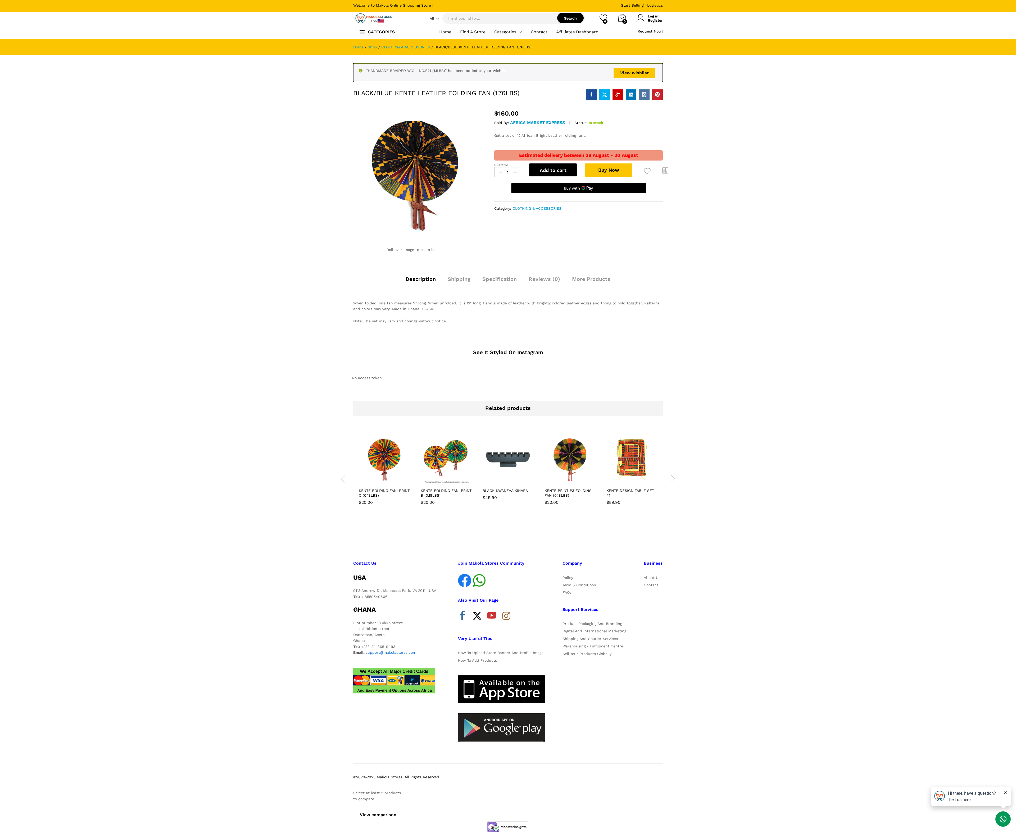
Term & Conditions (579, 585)
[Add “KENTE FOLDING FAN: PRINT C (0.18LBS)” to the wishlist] (388, 479)
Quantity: (501, 164)
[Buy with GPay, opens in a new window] (578, 188)
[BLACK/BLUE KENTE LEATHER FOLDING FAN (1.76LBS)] (591, 94)
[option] (384, 471)
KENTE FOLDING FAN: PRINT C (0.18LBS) (384, 492)
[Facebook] (462, 617)
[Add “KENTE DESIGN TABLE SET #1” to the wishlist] (636, 479)
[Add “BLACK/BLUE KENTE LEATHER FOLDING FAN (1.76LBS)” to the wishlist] (647, 171)
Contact (539, 32)
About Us (652, 577)
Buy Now (608, 170)
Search (570, 18)
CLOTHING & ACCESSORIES (536, 208)
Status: (580, 123)
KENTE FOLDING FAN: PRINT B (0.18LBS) (446, 492)
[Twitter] (477, 617)
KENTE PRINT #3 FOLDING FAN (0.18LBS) (568, 492)
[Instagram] (506, 616)
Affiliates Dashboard (577, 32)
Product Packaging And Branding (592, 623)
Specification (499, 279)
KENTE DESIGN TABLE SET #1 (630, 492)
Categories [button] (505, 32)
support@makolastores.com (391, 652)
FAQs (567, 592)
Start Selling (632, 5)
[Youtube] (491, 617)
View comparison (378, 814)
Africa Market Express (537, 122)
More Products (591, 279)
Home (445, 32)
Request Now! (650, 31)
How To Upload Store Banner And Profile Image (500, 653)
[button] (665, 170)
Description (421, 279)
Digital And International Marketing (594, 631)
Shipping (459, 279)
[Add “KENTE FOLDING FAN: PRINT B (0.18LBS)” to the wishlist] (450, 479)
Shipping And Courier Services (590, 639)
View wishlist (634, 72)
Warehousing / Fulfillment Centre (593, 646)
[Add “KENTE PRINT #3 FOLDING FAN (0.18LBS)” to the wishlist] (574, 479)
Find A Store (473, 32)
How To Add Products (477, 660)
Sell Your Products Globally (587, 654)
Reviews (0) (544, 279)
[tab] (420, 281)
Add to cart (553, 170)
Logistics (655, 5)
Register (655, 20)
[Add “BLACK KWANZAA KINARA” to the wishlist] (512, 479)
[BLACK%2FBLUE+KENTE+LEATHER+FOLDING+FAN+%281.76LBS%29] (604, 94)
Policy (568, 577)
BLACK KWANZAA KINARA (505, 490)
